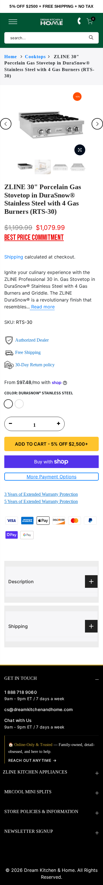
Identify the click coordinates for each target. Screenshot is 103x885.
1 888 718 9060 (20, 692)
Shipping (13, 257)
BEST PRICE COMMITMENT (34, 237)
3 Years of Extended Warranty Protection (41, 494)
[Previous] (5, 124)
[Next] (97, 124)
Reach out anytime (29, 760)
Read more (42, 307)
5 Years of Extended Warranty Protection (41, 501)
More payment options (51, 476)
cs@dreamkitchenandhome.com (38, 709)
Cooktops (35, 56)
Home (10, 56)
